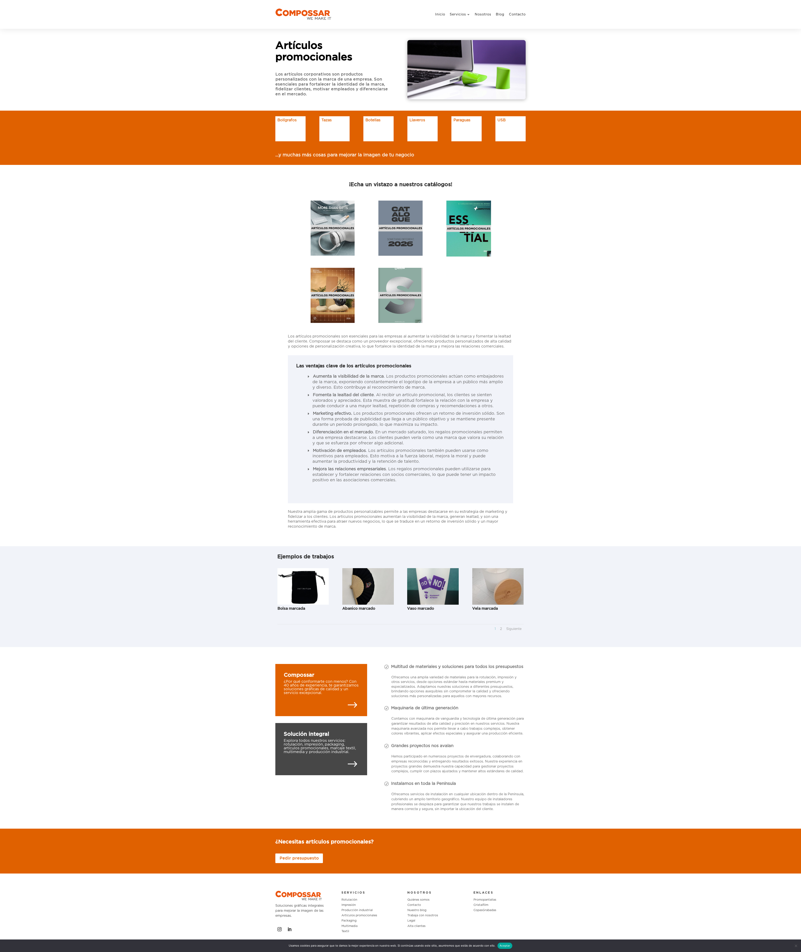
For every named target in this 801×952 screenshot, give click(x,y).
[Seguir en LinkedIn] (289, 929)
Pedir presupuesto (299, 858)
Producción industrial (357, 910)
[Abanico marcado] (368, 603)
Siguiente (513, 629)
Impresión (348, 905)
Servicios (458, 14)
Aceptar (505, 945)
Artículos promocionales (359, 915)
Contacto (517, 14)
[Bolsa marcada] (303, 603)
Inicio (440, 14)
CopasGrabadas (485, 910)
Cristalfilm (481, 905)
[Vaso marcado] (432, 603)
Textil (345, 931)
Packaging (348, 920)
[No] (796, 946)
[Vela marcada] (498, 603)
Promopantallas (485, 899)
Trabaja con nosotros (422, 915)
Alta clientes (416, 926)
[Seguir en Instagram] (279, 929)
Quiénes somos (418, 899)
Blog (500, 14)
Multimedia (349, 926)
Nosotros (483, 14)
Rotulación (349, 899)
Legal (411, 920)
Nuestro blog (416, 910)
